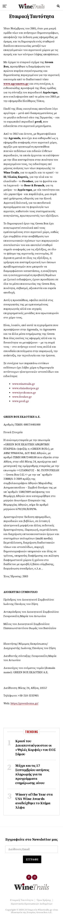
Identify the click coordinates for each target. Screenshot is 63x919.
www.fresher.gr (22, 397)
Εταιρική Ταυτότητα (21, 900)
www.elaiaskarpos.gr (25, 388)
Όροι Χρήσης (44, 900)
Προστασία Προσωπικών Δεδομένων (31, 903)
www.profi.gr (20, 401)
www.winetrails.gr (23, 384)
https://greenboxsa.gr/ (24, 703)
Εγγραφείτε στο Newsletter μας (31, 839)
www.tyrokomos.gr (24, 392)
